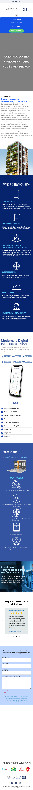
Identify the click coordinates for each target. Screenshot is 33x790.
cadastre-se (16, 19)
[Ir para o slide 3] (16, 636)
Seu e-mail (5, 663)
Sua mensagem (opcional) (11, 676)
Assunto (5, 670)
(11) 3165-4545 (16, 26)
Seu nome (5, 657)
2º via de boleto (16, 23)
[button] (16, 15)
